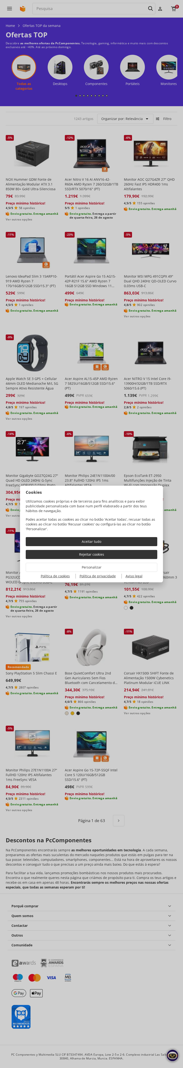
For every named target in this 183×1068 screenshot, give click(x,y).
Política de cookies (55, 576)
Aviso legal (134, 576)
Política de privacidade (98, 576)
